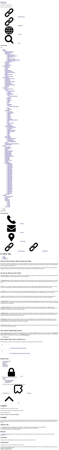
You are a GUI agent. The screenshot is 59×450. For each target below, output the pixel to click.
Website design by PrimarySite (17, 393)
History (8, 99)
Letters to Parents (8, 151)
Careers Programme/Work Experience (12, 143)
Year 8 (8, 202)
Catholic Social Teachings (12, 55)
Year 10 (8, 204)
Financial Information (9, 76)
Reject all (2, 414)
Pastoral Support (6, 336)
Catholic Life (7, 53)
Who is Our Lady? (10, 56)
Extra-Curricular (8, 137)
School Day (7, 157)
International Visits (10, 140)
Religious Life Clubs (11, 60)
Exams (6, 149)
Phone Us (22, 223)
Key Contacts (7, 146)
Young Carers (7, 206)
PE (7, 103)
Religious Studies (10, 122)
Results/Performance (9, 74)
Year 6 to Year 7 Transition (10, 81)
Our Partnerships (8, 65)
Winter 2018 (9, 187)
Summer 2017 (10, 191)
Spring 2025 (9, 168)
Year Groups (7, 200)
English (8, 97)
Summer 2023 (10, 173)
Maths (8, 101)
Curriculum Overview (9, 88)
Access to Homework (9, 196)
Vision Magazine (8, 163)
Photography (9, 104)
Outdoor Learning (8, 144)
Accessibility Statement (9, 380)
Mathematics (9, 118)
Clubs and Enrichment (11, 138)
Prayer (8, 57)
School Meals (7, 158)
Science (8, 108)
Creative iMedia (10, 94)
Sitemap (4, 378)
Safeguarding (7, 67)
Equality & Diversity (9, 71)
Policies (6, 69)
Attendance (7, 148)
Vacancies (7, 86)
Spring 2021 (9, 180)
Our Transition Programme (10, 84)
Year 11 (8, 205)
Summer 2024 (10, 170)
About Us (4, 50)
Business (9, 91)
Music (8, 102)
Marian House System (11, 130)
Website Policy (7, 382)
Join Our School (6, 77)
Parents (4, 145)
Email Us (22, 232)
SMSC (8, 132)
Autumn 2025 (9, 166)
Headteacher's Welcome (9, 51)
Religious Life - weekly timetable (13, 59)
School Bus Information (9, 156)
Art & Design (9, 111)
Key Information (6, 66)
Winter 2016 (9, 193)
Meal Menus (7, 199)
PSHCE (8, 105)
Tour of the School (8, 160)
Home (4, 49)
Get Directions (23, 241)
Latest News (7, 194)
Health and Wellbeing (9, 150)
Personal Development (9, 126)
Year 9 (8, 203)
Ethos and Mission (10, 54)
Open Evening (7, 80)
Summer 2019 (10, 184)
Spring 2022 (9, 177)
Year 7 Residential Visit (11, 141)
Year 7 (8, 201)
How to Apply (7, 82)
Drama (8, 95)
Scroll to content (3, 1)
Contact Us (7, 64)
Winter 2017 (9, 190)
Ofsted (6, 68)
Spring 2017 (9, 192)
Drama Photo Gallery (13, 96)
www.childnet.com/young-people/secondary (18, 348)
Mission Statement (8, 52)
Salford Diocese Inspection (10, 72)
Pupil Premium (7, 70)
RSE (8, 134)
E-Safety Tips (7, 197)
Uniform (6, 161)
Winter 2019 (9, 183)
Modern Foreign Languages (12, 119)
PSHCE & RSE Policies (14, 106)
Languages (9, 100)
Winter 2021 (9, 178)
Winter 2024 (9, 169)
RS (8, 107)
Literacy (6, 142)
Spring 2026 (9, 165)
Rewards (9, 129)
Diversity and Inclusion (11, 127)
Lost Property (7, 162)
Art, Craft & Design (11, 90)
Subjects (6, 89)
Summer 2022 (10, 176)
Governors (7, 63)
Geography (9, 98)
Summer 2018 (10, 188)
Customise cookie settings (14, 414)
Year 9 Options (8, 136)
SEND (6, 73)
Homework (7, 110)
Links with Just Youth (11, 58)
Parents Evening (8, 152)
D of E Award (10, 139)
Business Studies (10, 112)
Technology (9, 109)
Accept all (7, 414)
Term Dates (7, 159)
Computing (9, 113)
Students (4, 195)
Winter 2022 (9, 175)
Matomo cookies (6, 434)
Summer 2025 (10, 167)
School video (7, 79)
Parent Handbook (8, 147)
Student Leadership (10, 131)
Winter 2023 (9, 172)
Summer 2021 (10, 179)
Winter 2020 (9, 181)
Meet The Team (8, 61)
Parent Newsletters (8, 153)
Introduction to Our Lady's (10, 78)
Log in (4, 208)
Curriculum (5, 87)
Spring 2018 (9, 189)
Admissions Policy (8, 83)
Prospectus (7, 85)
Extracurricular (10, 128)
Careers (8, 135)
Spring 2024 (9, 171)
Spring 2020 (9, 182)
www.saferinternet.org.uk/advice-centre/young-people (20, 353)
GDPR (6, 75)
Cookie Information (8, 381)
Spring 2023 (9, 174)
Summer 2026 (10, 164)
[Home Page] (3, 3)
